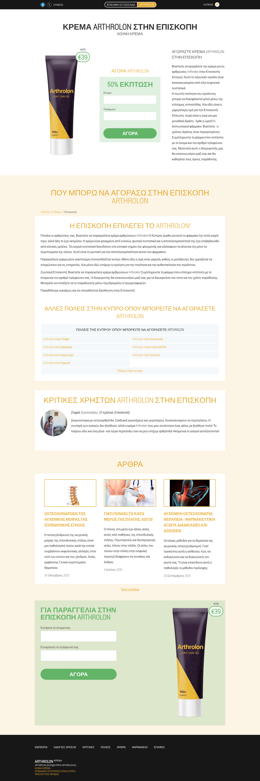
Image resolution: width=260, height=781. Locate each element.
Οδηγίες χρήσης (65, 747)
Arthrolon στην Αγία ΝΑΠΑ (149, 347)
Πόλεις (106, 747)
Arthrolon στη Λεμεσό (56, 363)
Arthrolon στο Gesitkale (146, 355)
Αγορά (130, 133)
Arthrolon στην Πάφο (56, 339)
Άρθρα (121, 747)
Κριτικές (88, 747)
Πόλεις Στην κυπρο (130, 371)
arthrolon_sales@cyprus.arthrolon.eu (55, 765)
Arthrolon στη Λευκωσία (147, 339)
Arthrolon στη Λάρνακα (57, 347)
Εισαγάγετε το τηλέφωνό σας (60, 647)
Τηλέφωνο (109, 109)
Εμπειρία (41, 747)
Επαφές (159, 747)
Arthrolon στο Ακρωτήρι (58, 355)
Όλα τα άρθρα (130, 589)
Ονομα (107, 92)
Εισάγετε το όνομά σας (55, 627)
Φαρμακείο (140, 747)
